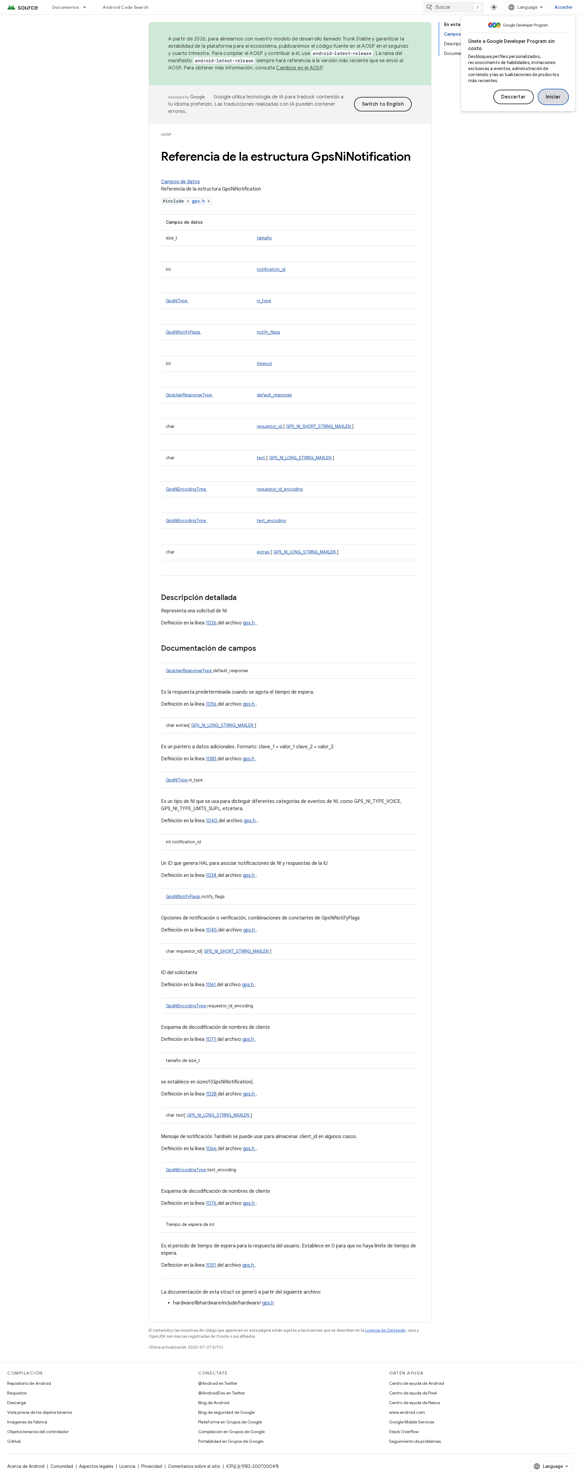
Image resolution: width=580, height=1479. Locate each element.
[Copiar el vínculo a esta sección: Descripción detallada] (244, 598)
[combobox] (453, 7)
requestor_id (270, 426)
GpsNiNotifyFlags (183, 332)
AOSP (166, 134)
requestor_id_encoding (280, 489)
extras (263, 552)
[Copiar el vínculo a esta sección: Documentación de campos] (264, 649)
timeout (264, 363)
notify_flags (268, 332)
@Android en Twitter (217, 1383)
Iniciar (553, 97)
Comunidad (61, 1466)
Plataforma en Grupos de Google (230, 1422)
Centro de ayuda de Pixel (413, 1393)
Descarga (16, 1402)
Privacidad (151, 1466)
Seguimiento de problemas (415, 1441)
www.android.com (407, 1412)
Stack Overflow (404, 1431)
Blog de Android (213, 1402)
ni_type (264, 300)
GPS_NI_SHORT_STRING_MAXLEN (319, 426)
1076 (212, 1203)
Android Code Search (125, 7)
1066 (212, 1149)
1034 (212, 875)
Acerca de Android (25, 1466)
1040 (212, 821)
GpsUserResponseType (189, 395)
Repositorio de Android (29, 1383)
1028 (212, 1094)
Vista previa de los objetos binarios (39, 1412)
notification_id (271, 269)
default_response (274, 395)
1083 (212, 759)
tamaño (264, 238)
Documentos (65, 7)
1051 (211, 1265)
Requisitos (17, 1393)
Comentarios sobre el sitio (194, 1466)
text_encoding (271, 520)
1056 (212, 704)
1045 (212, 930)
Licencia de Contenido (385, 1330)
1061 (211, 985)
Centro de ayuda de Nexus (414, 1402)
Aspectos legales (96, 1466)
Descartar (513, 97)
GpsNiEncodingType (186, 489)
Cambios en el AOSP (299, 68)
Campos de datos (180, 182)
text (261, 457)
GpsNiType (177, 300)
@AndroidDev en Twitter (221, 1393)
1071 (211, 1039)
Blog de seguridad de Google (226, 1412)
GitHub (14, 1441)
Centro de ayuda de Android (416, 1383)
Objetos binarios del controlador (38, 1431)
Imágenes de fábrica (27, 1422)
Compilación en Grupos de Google (231, 1431)
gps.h (200, 201)
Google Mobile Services (411, 1422)
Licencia (127, 1466)
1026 (212, 623)
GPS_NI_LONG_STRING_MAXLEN (301, 457)
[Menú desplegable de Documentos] (87, 7)
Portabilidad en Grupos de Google (230, 1441)
